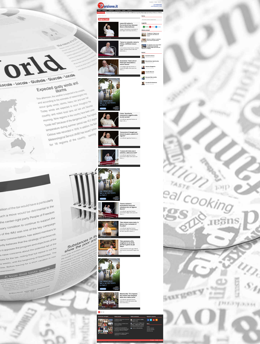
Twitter (155, 2)
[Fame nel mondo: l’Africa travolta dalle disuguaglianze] (100, 333)
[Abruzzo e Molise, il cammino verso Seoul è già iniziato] (144, 41)
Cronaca (104, 10)
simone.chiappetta (150, 66)
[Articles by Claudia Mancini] (143, 73)
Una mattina (139, 328)
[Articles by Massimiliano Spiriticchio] (143, 62)
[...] (136, 30)
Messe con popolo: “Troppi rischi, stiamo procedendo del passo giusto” (137, 324)
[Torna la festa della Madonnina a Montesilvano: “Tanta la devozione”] (105, 329)
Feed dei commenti (150, 329)
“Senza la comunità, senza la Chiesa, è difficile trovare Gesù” (129, 43)
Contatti (129, 10)
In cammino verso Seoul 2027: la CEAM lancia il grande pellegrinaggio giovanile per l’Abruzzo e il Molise (121, 329)
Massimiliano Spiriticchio (152, 61)
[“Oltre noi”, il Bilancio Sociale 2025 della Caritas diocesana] (110, 333)
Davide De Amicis (149, 55)
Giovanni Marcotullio (151, 77)
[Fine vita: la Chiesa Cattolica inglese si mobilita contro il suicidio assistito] (100, 329)
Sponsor (161, 340)
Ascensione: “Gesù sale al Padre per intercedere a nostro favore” (128, 62)
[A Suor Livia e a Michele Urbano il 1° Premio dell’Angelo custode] (105, 333)
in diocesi (117, 10)
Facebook (151, 2)
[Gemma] (131, 328)
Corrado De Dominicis (151, 82)
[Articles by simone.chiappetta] (143, 68)
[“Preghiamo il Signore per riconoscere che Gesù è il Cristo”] (144, 35)
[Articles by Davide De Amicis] (143, 57)
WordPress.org (150, 330)
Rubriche (111, 10)
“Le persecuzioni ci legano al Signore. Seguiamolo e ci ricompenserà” (121, 334)
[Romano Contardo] (131, 319)
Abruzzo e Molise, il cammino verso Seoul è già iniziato (121, 324)
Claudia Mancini (149, 71)
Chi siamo (152, 340)
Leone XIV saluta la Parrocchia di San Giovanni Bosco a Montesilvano (128, 25)
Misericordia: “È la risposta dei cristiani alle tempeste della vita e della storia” (128, 295)
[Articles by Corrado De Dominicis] (143, 84)
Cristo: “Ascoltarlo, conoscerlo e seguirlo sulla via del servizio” (128, 115)
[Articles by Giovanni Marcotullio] (143, 78)
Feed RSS (159, 2)
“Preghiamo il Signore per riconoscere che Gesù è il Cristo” (153, 34)
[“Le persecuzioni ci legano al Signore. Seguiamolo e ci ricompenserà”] (100, 325)
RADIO (123, 10)
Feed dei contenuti (150, 328)
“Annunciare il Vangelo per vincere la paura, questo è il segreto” (129, 134)
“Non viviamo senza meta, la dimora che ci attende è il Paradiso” (129, 224)
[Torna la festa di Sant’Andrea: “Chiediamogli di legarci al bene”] (110, 329)
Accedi (148, 326)
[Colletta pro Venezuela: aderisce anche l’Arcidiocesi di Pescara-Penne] (110, 325)
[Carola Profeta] (131, 323)
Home (99, 10)
